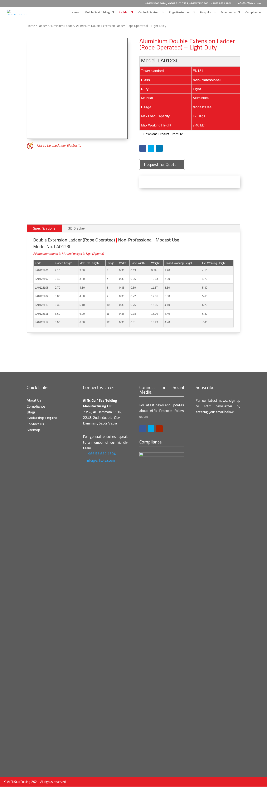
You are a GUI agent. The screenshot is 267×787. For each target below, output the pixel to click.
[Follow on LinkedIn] (159, 148)
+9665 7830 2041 (199, 3)
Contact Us (35, 424)
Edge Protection (179, 12)
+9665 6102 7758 (178, 3)
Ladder (124, 12)
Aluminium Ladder (61, 25)
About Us (34, 400)
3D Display (76, 228)
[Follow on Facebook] (142, 148)
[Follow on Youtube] (159, 428)
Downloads (228, 12)
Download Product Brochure (162, 133)
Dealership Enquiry (42, 418)
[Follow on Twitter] (151, 148)
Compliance (253, 12)
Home (75, 12)
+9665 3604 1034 (155, 3)
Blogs (31, 412)
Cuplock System (148, 12)
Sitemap (33, 430)
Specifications (44, 228)
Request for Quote (160, 164)
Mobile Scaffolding (97, 12)
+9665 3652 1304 (221, 3)
